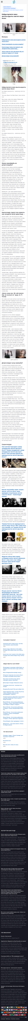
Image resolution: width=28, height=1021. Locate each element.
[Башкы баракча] (14, 1)
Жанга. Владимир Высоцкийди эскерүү (12, 672)
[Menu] (2, 2)
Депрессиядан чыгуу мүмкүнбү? (10, 56)
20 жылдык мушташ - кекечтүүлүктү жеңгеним (11, 967)
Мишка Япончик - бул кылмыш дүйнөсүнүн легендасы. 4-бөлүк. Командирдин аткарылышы (13, 713)
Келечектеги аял (7, 740)
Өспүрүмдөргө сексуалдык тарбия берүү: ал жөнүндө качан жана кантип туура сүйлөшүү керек (13, 668)
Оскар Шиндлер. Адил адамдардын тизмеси (13, 721)
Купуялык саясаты (15, 1018)
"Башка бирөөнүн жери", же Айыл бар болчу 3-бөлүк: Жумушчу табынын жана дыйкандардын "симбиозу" (13, 693)
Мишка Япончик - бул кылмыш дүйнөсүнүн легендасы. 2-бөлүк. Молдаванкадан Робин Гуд (13, 708)
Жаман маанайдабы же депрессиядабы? (13, 44)
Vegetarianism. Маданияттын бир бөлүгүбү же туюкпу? (13, 941)
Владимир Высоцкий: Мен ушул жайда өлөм (13, 689)
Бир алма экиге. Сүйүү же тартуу (10, 744)
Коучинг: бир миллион (6, 936)
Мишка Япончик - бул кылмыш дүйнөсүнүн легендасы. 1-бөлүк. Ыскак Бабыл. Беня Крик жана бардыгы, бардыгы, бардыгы (13, 703)
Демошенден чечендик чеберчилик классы (13, 682)
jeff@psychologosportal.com (10, 62)
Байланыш (8, 1018)
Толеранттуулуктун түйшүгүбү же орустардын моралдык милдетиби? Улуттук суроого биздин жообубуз (13, 698)
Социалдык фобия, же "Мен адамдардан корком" (12, 956)
